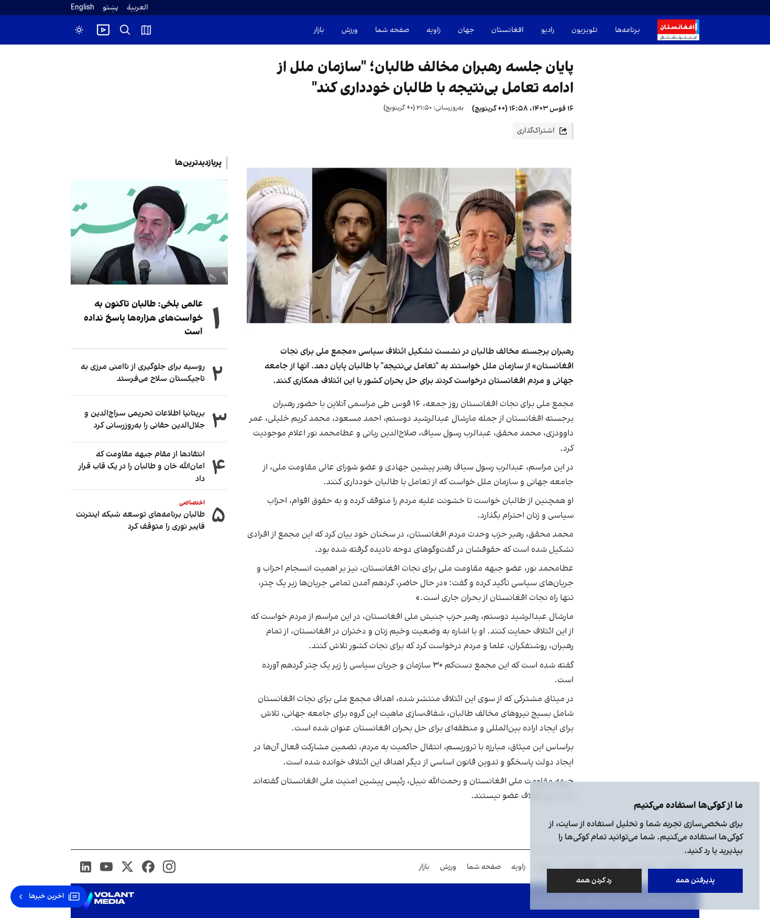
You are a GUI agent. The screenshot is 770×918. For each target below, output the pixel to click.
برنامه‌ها (627, 30)
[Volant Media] (106, 901)
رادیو (547, 30)
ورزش (350, 30)
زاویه (433, 30)
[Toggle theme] (79, 29)
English (82, 7)
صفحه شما (392, 30)
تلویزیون (584, 30)
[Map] (146, 30)
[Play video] (103, 30)
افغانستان (507, 30)
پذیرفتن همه (695, 880)
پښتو (110, 7)
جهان (466, 30)
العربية (137, 7)
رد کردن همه (594, 880)
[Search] (125, 30)
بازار (319, 30)
